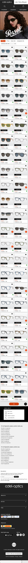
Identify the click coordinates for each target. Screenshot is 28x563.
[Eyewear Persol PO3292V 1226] (20, 243)
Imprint (20, 556)
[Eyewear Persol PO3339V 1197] (20, 199)
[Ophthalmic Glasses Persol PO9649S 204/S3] (20, 80)
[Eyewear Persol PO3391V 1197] (20, 361)
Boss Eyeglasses (5, 460)
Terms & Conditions (10, 556)
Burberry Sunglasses (5, 442)
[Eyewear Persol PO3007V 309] (20, 139)
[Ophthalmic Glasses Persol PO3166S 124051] (7, 199)
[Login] (14, 6)
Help (2, 507)
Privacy (16, 556)
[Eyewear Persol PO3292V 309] (7, 184)
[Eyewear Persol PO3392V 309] (7, 243)
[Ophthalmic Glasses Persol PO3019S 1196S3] (20, 65)
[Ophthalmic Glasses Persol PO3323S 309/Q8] (20, 391)
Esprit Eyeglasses (5, 463)
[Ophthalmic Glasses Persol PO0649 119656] (20, 154)
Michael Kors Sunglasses (6, 437)
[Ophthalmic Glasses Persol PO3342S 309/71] (7, 213)
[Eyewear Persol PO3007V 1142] (7, 258)
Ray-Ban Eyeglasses (5, 449)
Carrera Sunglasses (5, 433)
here (8, 480)
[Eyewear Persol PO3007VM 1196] (20, 213)
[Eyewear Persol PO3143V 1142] (20, 169)
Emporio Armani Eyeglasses (7, 455)
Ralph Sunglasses (5, 441)
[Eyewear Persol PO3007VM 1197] (7, 302)
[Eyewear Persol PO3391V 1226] (7, 228)
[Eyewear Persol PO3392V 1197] (7, 376)
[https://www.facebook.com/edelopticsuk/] (18, 535)
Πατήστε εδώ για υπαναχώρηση (14, 553)
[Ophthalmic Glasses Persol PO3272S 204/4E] (7, 124)
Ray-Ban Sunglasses (5, 428)
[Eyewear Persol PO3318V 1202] (7, 287)
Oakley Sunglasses (5, 429)
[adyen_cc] (2, 517)
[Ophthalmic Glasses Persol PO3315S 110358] (20, 124)
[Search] (4, 6)
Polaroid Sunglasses (5, 434)
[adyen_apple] (12, 517)
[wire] (16, 517)
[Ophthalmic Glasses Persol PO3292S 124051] (7, 80)
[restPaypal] (9, 517)
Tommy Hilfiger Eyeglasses (7, 462)
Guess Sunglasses (5, 439)
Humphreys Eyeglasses (6, 452)
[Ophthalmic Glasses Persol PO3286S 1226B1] (20, 50)
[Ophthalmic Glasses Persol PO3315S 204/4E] (7, 391)
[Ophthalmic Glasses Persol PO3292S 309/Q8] (7, 50)
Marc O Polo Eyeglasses (6, 453)
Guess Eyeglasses (5, 458)
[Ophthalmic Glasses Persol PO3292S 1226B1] (7, 65)
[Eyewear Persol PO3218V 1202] (20, 273)
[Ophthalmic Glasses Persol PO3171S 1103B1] (7, 154)
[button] (7, 2)
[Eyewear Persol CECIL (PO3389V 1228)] (20, 332)
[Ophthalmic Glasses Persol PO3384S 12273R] (7, 361)
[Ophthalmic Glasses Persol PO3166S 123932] (7, 169)
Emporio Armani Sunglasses (7, 436)
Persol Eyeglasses (5, 457)
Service (3, 501)
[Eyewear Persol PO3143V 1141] (20, 302)
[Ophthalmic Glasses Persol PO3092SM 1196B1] (20, 110)
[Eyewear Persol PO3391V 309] (20, 317)
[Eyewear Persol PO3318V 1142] (7, 317)
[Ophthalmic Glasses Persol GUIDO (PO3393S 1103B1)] (20, 184)
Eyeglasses (13, 9)
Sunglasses (4, 9)
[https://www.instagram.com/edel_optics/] (21, 535)
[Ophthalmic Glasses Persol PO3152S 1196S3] (20, 95)
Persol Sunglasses (5, 431)
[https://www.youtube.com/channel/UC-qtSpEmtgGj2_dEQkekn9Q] (23, 535)
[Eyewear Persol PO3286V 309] (7, 347)
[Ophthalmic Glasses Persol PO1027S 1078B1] (20, 228)
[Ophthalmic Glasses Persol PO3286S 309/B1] (7, 95)
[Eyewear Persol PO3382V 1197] (20, 376)
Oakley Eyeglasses (5, 450)
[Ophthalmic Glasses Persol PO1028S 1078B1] (20, 287)
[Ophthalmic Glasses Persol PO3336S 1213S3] (7, 139)
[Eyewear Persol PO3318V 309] (20, 258)
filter (4, 40)
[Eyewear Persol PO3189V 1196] (7, 332)
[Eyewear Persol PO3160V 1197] (7, 273)
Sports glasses (23, 9)
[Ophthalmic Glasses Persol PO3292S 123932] (7, 110)
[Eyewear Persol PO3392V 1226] (20, 347)
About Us (3, 495)
